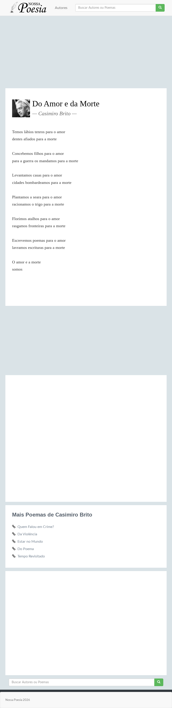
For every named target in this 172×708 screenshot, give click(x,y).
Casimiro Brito (54, 113)
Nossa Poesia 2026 (17, 700)
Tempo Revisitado (31, 556)
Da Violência (27, 534)
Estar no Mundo (30, 541)
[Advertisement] (86, 53)
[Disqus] (86, 438)
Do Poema (25, 549)
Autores (61, 8)
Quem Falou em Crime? (35, 527)
